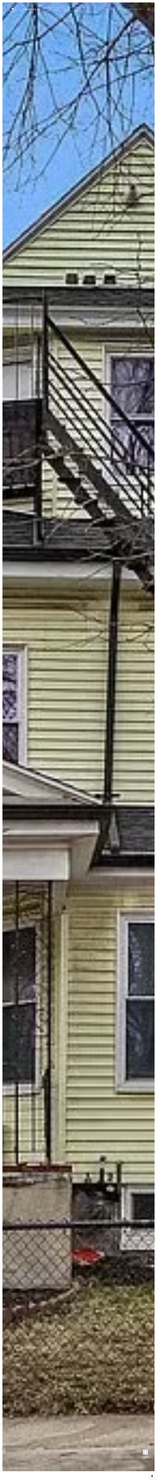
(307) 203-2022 (136, 9)
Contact (121, 9)
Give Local (109, 9)
